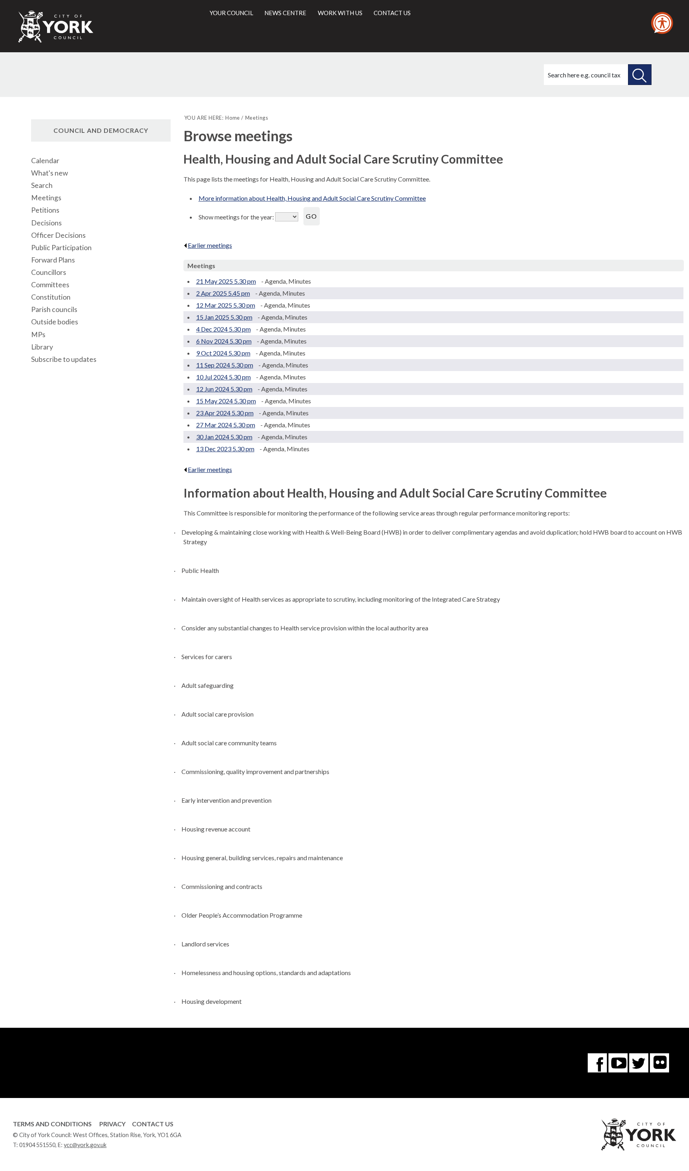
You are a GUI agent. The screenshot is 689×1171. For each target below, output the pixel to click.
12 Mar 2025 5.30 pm (225, 305)
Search (42, 185)
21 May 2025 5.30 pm (226, 281)
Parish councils (54, 309)
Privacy (112, 1124)
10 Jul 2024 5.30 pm (223, 377)
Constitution (51, 297)
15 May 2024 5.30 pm (226, 401)
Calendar (45, 160)
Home (232, 118)
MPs (38, 334)
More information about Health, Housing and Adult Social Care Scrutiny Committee (312, 198)
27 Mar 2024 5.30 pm (225, 425)
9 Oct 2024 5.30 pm (223, 353)
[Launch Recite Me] (662, 23)
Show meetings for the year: (237, 217)
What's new (49, 173)
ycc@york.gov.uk (85, 1144)
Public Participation (61, 247)
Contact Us (152, 1124)
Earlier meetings (210, 245)
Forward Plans (53, 260)
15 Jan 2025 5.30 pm (224, 317)
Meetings (46, 198)
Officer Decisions (58, 235)
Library (42, 347)
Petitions (45, 210)
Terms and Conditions (52, 1124)
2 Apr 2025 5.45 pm (223, 293)
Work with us (340, 12)
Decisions (46, 223)
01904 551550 (37, 1144)
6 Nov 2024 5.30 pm (224, 341)
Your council (231, 12)
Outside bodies (54, 322)
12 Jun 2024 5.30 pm (224, 389)
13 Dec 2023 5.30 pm (225, 448)
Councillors (48, 272)
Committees (50, 284)
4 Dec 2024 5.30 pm (223, 329)
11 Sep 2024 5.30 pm (224, 365)
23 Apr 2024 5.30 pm (225, 413)
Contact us (392, 12)
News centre (285, 12)
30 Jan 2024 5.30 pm (224, 436)
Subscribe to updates (63, 359)
